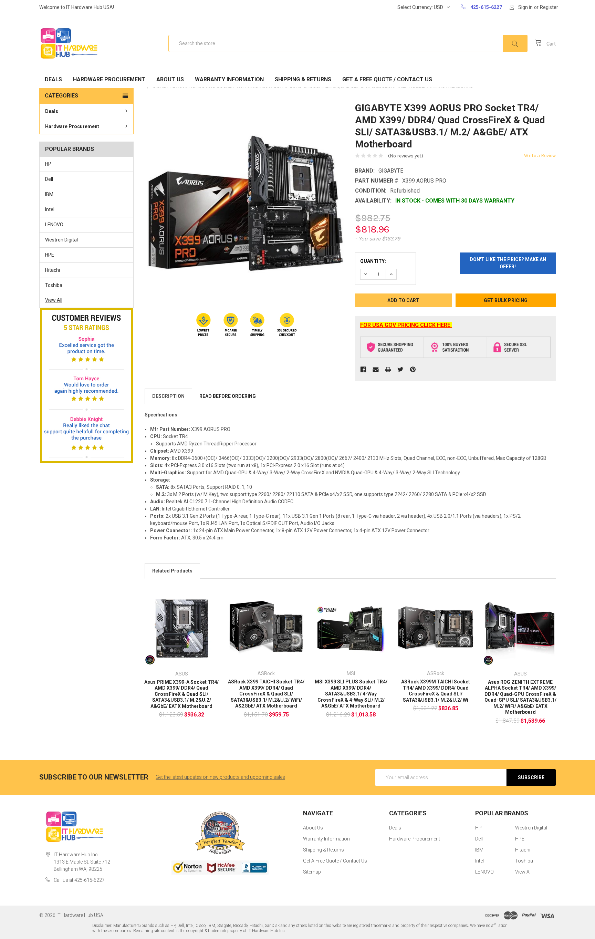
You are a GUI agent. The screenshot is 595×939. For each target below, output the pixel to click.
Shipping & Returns (303, 79)
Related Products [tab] (172, 571)
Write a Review (540, 155)
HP (48, 164)
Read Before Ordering (227, 396)
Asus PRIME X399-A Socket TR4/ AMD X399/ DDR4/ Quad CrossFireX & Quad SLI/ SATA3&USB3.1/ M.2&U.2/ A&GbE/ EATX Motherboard (181, 694)
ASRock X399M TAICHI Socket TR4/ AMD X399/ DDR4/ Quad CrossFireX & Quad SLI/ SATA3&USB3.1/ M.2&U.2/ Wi (435, 691)
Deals (53, 79)
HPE (49, 255)
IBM (49, 194)
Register (549, 7)
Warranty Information (229, 79)
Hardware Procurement (109, 79)
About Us (170, 79)
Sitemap (312, 872)
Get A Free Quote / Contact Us (387, 79)
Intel (49, 209)
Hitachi (52, 270)
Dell (49, 179)
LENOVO (54, 224)
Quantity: (373, 261)
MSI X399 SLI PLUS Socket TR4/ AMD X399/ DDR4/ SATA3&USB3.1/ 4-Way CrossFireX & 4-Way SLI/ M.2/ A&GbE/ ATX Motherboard (351, 694)
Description (168, 396)
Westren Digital (61, 240)
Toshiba (53, 285)
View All (53, 300)
